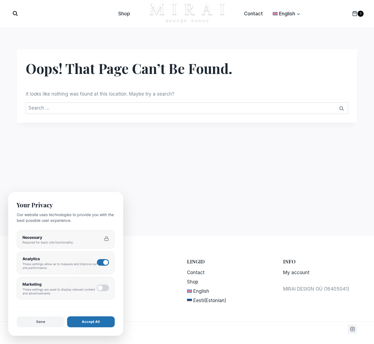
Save (40, 321)
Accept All (91, 321)
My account (296, 272)
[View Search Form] (15, 13)
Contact (253, 13)
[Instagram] (352, 329)
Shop (124, 13)
